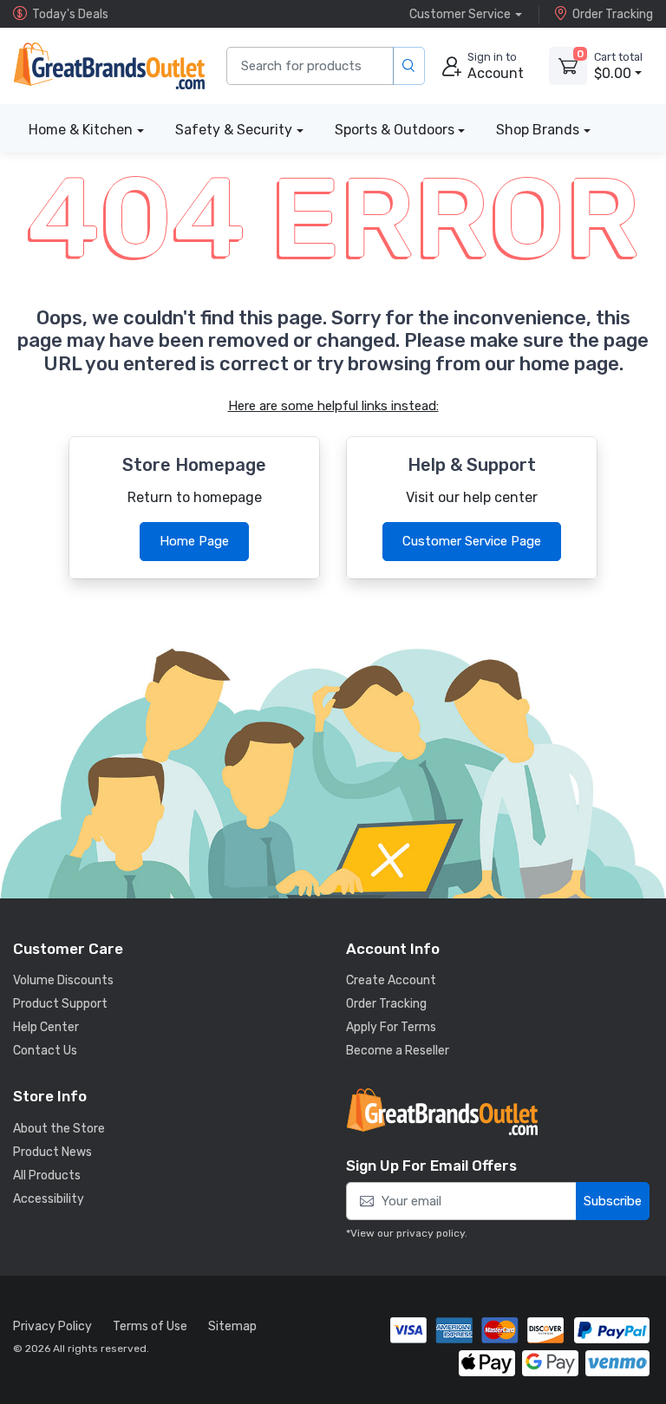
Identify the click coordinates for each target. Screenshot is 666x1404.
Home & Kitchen (81, 129)
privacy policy (430, 1233)
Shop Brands (537, 129)
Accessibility (48, 1199)
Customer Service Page (471, 541)
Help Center (46, 1027)
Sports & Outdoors (394, 129)
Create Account (391, 980)
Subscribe (613, 1201)
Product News (52, 1152)
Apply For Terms (391, 1027)
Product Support (60, 1003)
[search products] (409, 66)
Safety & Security (233, 129)
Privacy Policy (52, 1326)
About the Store (59, 1128)
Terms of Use (150, 1326)
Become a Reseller (397, 1050)
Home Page (194, 541)
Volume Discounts (63, 980)
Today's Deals (70, 14)
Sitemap (232, 1326)
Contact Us (45, 1050)
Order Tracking (612, 14)
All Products (47, 1175)
